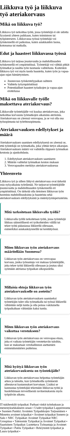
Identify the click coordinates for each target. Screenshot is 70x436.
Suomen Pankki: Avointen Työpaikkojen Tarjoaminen (33, 411)
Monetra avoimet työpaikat (16, 414)
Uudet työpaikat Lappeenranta (52, 407)
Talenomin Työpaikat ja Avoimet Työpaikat (40, 421)
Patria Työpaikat (24, 427)
